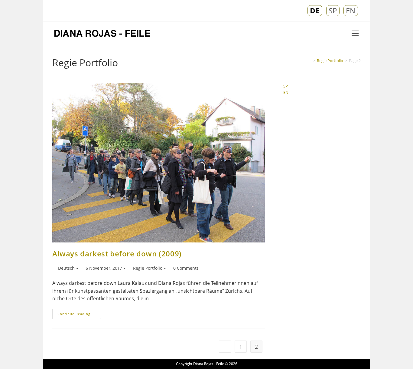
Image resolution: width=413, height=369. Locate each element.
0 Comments (186, 268)
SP (333, 10)
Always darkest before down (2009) (117, 254)
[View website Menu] (355, 34)
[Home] (309, 60)
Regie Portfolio (147, 268)
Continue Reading (79, 312)
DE (315, 10)
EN (351, 10)
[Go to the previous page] (225, 347)
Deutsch (66, 268)
